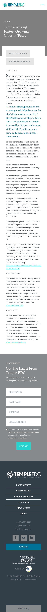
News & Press (23, 508)
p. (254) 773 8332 (23, 522)
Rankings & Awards (20, 61)
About (23, 514)
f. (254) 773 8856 (23, 525)
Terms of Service (30, 580)
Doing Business (23, 485)
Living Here (23, 502)
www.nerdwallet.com (14, 305)
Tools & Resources (23, 497)
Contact (23, 547)
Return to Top (23, 608)
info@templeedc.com (23, 529)
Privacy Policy (16, 580)
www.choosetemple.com (16, 342)
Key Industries (23, 491)
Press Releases (18, 53)
